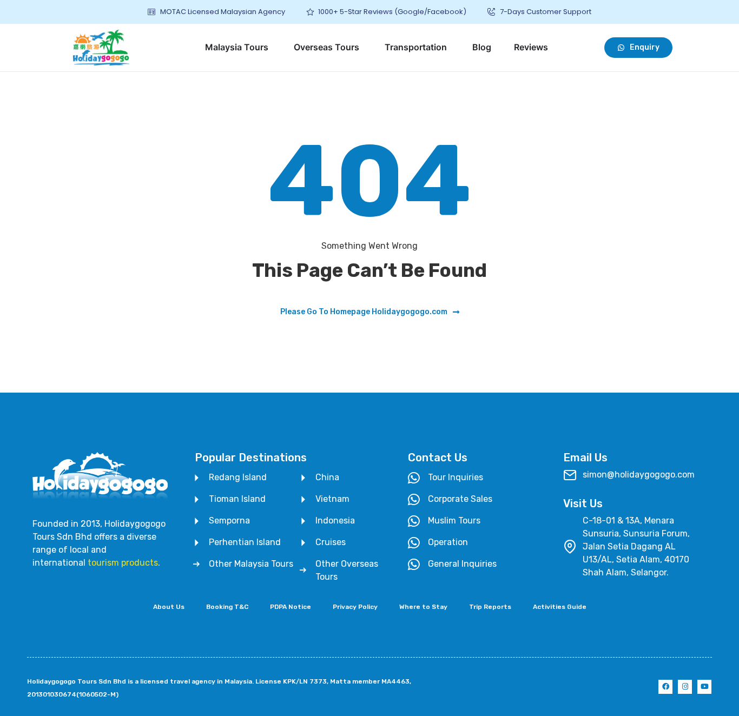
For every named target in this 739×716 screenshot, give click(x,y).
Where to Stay (423, 607)
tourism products (123, 563)
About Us (168, 607)
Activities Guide (559, 607)
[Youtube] (704, 687)
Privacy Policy (355, 607)
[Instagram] (685, 687)
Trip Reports (490, 607)
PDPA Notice (290, 607)
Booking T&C (227, 607)
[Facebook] (665, 687)
